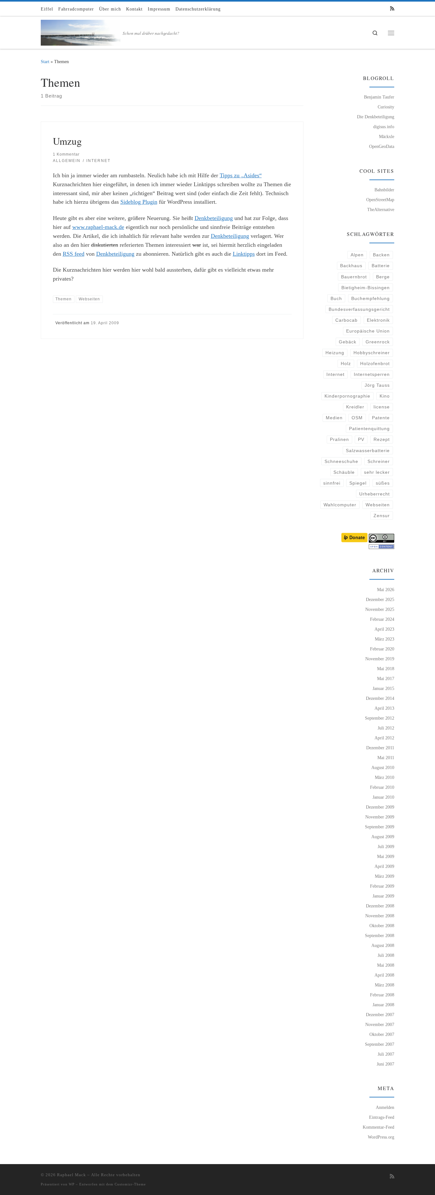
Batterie (381, 265)
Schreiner (378, 461)
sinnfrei (331, 483)
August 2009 (382, 836)
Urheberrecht (374, 493)
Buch (336, 298)
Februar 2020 (382, 648)
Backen (381, 254)
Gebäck (347, 341)
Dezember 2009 (380, 807)
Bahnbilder (384, 189)
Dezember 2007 (380, 1014)
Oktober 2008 (381, 925)
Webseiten (378, 504)
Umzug (67, 141)
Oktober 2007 (381, 1034)
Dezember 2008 (380, 905)
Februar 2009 (382, 886)
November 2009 (379, 816)
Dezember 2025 (380, 599)
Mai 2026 (385, 589)
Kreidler (355, 406)
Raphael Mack (71, 1174)
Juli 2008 (386, 955)
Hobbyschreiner (371, 352)
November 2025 (379, 609)
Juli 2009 (386, 846)
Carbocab (346, 320)
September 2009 (379, 826)
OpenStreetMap (380, 199)
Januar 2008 (383, 1004)
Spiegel (358, 483)
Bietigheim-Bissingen (365, 287)
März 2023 (384, 638)
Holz (346, 363)
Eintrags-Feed (381, 1117)
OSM (357, 417)
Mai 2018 (385, 668)
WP (72, 1184)
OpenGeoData (381, 146)
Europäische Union (368, 331)
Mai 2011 (385, 757)
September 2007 (379, 1044)
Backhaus (351, 265)
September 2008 (379, 935)
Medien (334, 417)
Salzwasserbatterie (368, 450)
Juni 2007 (385, 1064)
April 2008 (384, 975)
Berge (383, 276)
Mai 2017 (385, 678)
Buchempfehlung (370, 298)
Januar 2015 (383, 688)
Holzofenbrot (375, 363)
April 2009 (384, 866)
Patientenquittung (369, 428)
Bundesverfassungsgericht (359, 309)
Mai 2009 (385, 856)
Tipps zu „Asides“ (241, 175)
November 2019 (379, 658)
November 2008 (379, 915)
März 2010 (384, 777)
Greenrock (378, 341)
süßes (383, 483)
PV (361, 439)
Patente (381, 417)
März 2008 (384, 984)
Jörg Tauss (377, 385)
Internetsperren (372, 374)
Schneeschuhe (341, 461)
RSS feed (73, 254)
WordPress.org (381, 1137)
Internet (335, 374)
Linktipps (244, 254)
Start (45, 61)
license (382, 406)
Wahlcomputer (340, 504)
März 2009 (384, 876)
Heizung (334, 352)
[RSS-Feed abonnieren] (392, 8)
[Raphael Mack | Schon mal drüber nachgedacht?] (80, 31)
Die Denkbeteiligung (375, 116)
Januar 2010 (383, 797)
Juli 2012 (386, 727)
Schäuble (344, 472)
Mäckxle (386, 136)
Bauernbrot (354, 276)
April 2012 (384, 737)
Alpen (357, 254)
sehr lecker (377, 472)
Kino (385, 396)
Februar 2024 (382, 619)
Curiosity (386, 106)
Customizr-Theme (130, 1184)
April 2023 (384, 629)
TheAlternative (380, 209)
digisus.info (383, 126)
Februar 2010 (382, 787)
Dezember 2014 (380, 698)
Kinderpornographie (347, 396)
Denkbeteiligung (214, 218)
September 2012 (379, 718)
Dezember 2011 (380, 747)
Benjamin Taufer (379, 96)
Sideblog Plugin (138, 202)
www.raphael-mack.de (98, 227)
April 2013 (384, 708)
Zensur (382, 515)
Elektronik (378, 320)
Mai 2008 (385, 965)
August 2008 (382, 945)
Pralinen (339, 439)
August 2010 (382, 767)
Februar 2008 (382, 994)
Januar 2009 (383, 895)
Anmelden (385, 1107)
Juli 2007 (386, 1054)
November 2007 (379, 1024)
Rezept (382, 439)
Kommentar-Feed (378, 1127)
